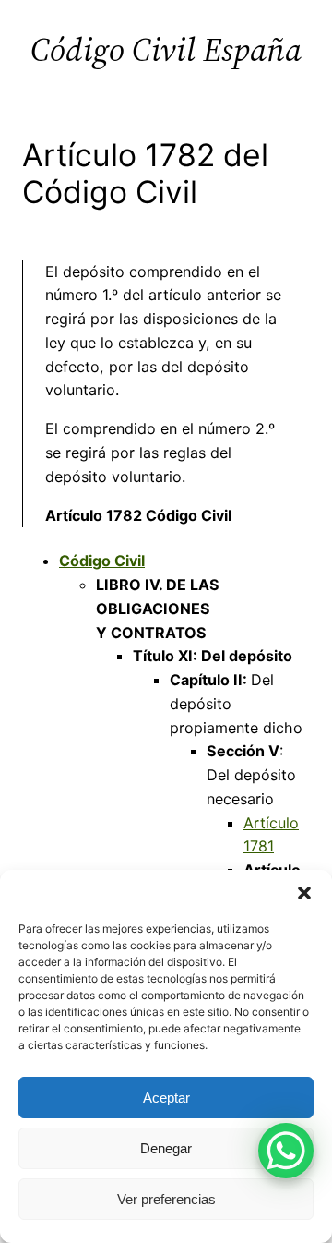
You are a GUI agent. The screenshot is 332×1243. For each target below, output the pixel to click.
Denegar (166, 1148)
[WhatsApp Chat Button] (286, 1150)
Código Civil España (166, 49)
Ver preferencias (166, 1199)
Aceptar (166, 1097)
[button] (304, 893)
